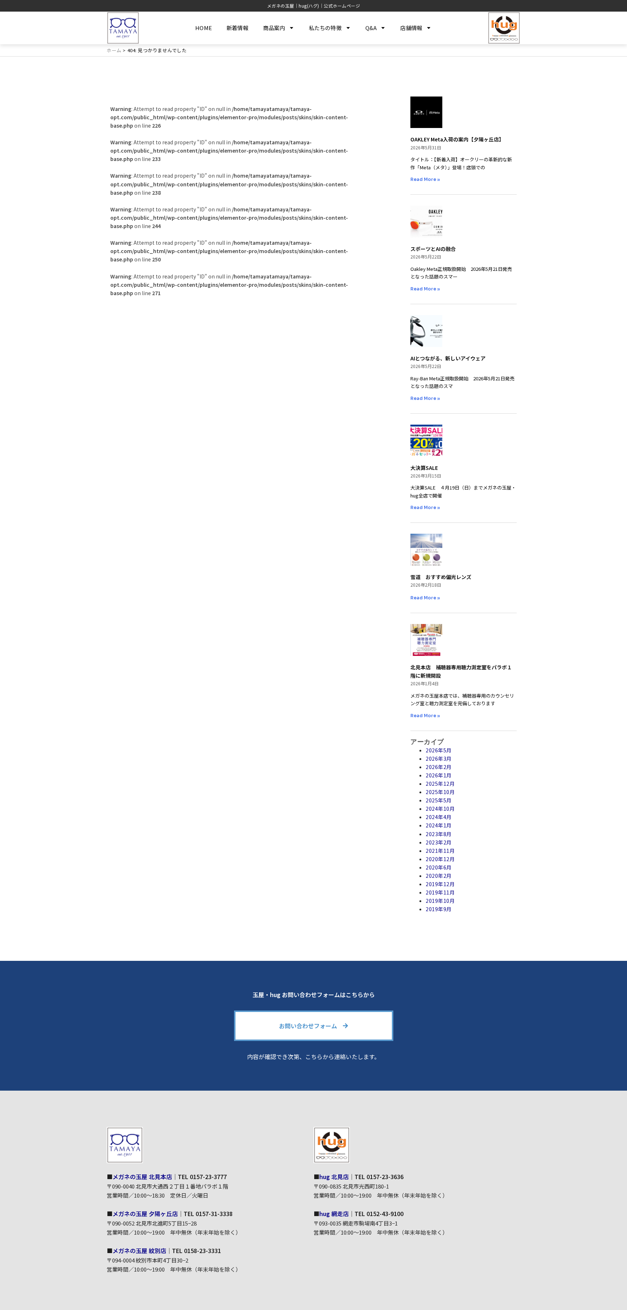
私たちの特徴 (325, 28)
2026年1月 (439, 775)
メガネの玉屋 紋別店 (139, 1250)
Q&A (371, 28)
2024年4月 (439, 817)
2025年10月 (440, 791)
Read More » (425, 179)
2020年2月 (439, 875)
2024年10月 (440, 808)
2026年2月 (439, 766)
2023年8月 (439, 834)
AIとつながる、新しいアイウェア (447, 358)
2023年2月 (439, 842)
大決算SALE (424, 467)
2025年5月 (439, 800)
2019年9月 (439, 909)
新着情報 (237, 28)
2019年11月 (440, 892)
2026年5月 (439, 750)
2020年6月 (439, 867)
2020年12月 (440, 859)
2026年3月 (439, 758)
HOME (203, 28)
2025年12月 (440, 783)
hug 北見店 (334, 1176)
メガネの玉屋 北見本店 (142, 1176)
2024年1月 (439, 825)
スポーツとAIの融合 (433, 248)
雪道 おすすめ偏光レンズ (440, 576)
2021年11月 (440, 850)
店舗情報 (411, 28)
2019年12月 (440, 884)
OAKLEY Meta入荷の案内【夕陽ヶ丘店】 (457, 139)
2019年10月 (440, 900)
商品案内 (274, 28)
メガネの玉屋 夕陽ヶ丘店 (145, 1213)
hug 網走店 (334, 1213)
